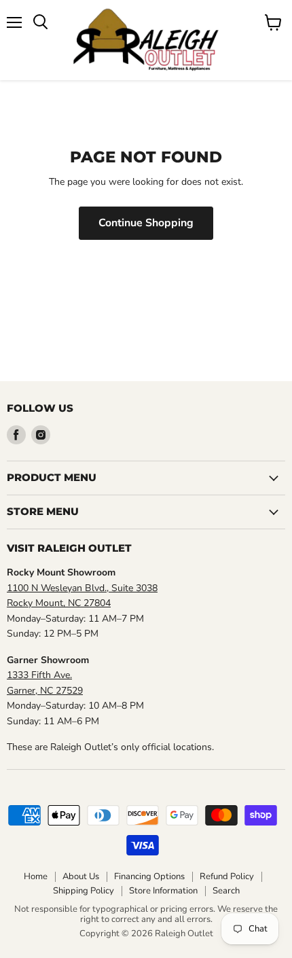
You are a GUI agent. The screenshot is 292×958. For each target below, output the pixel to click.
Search (226, 891)
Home (36, 876)
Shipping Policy (83, 891)
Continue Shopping (146, 222)
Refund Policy (227, 876)
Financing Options (149, 876)
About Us (80, 876)
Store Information (163, 891)
